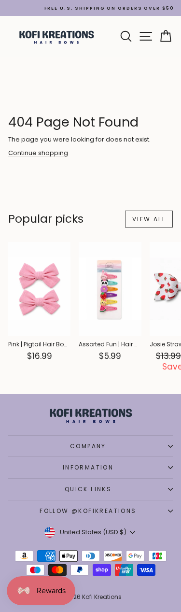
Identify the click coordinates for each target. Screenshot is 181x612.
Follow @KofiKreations (88, 511)
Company (88, 446)
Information (88, 467)
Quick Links (88, 489)
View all (149, 219)
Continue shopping (38, 152)
